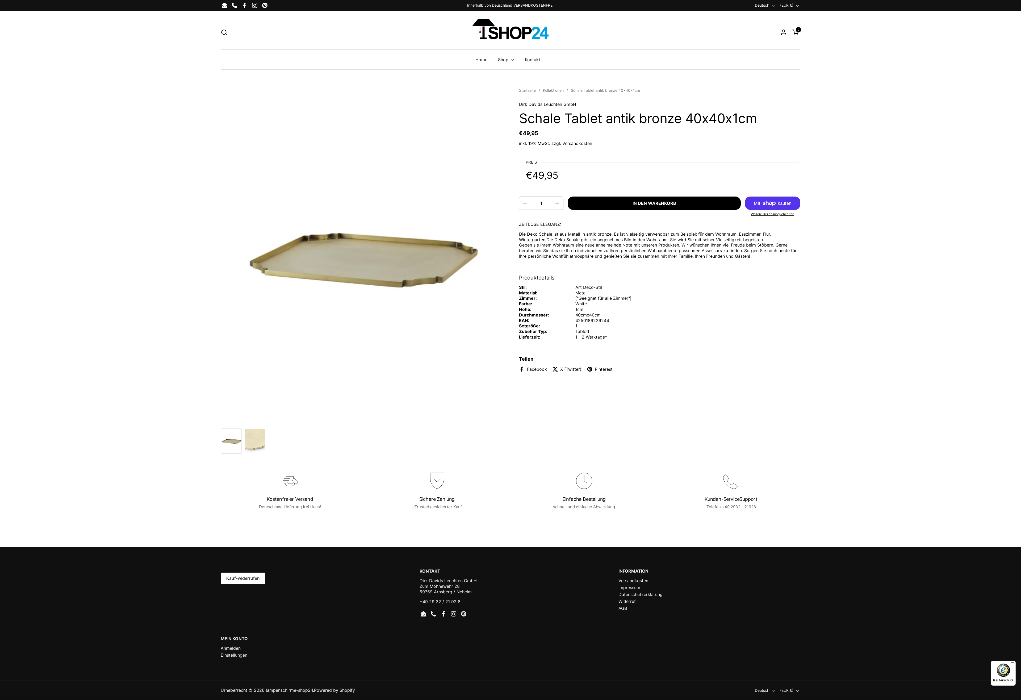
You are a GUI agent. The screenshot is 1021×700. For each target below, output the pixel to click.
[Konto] (783, 32)
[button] (224, 32)
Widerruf (627, 601)
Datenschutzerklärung (640, 594)
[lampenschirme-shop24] (510, 32)
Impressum (629, 587)
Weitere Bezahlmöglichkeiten (772, 214)
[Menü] (1012, 664)
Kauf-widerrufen (243, 578)
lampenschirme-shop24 (289, 690)
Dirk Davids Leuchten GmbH (547, 104)
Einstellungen (234, 655)
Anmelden (231, 648)
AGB (622, 608)
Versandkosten (577, 143)
